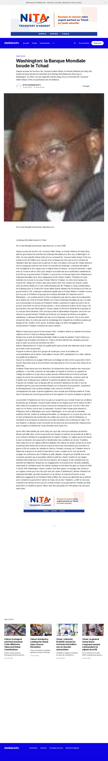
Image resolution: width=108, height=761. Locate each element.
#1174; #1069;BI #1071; (32, 85)
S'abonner (97, 43)
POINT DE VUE (20, 56)
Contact (43, 748)
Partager (86, 86)
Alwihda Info (11, 42)
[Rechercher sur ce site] (75, 43)
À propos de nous (56, 748)
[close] (105, 2)
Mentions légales (72, 748)
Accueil (26, 43)
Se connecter (84, 43)
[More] (53, 43)
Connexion (33, 748)
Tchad (34, 43)
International (45, 43)
